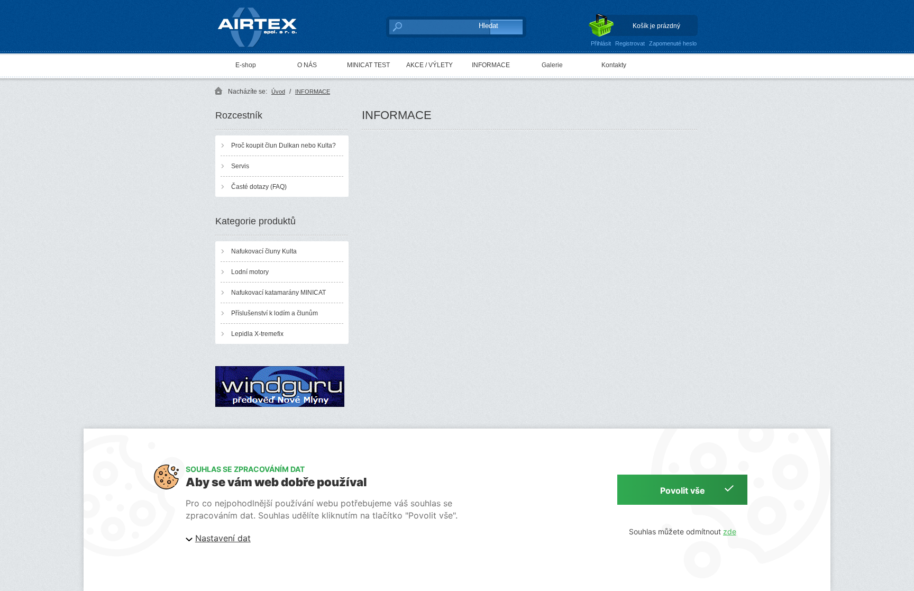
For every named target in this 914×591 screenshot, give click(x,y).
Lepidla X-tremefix (257, 334)
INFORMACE (491, 65)
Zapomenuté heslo (673, 43)
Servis (240, 166)
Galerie (552, 65)
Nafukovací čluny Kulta (264, 251)
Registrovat (630, 43)
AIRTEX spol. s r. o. (264, 8)
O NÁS (307, 65)
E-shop (245, 65)
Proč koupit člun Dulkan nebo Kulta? (283, 145)
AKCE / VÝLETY (429, 65)
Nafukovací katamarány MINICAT (278, 292)
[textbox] (428, 26)
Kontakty (613, 65)
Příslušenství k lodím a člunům (274, 313)
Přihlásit (601, 43)
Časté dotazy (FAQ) (259, 186)
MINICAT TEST (368, 65)
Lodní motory (250, 272)
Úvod (278, 91)
